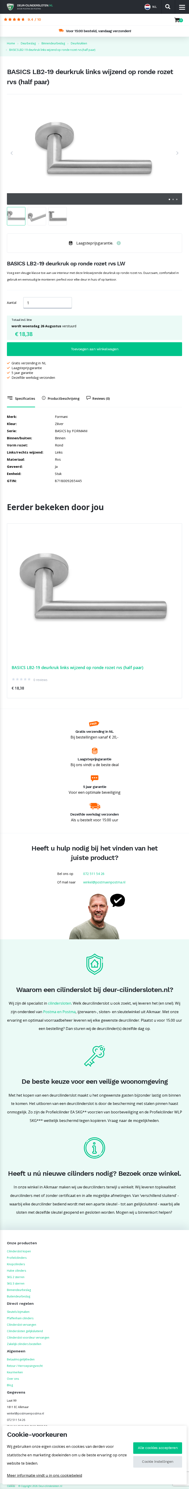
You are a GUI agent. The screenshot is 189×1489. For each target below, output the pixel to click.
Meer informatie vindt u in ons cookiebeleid (44, 1475)
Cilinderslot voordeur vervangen (28, 1338)
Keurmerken (15, 1372)
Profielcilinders (17, 1258)
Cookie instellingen (157, 1461)
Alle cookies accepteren (158, 1448)
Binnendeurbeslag (19, 1290)
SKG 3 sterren (15, 1283)
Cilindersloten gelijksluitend (25, 1331)
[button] (11, 153)
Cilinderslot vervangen (21, 1325)
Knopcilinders (16, 1264)
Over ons (13, 1379)
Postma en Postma (59, 1011)
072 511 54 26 (93, 873)
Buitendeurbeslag (18, 1296)
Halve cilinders (16, 1271)
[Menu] (182, 7)
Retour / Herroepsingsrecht (25, 1366)
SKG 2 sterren (15, 1277)
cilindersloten (59, 1003)
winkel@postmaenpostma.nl (104, 882)
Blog (10, 1385)
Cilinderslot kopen (19, 1251)
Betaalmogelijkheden (21, 1359)
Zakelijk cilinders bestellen (24, 1344)
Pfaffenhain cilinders (20, 1318)
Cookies (11, 1486)
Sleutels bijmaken (18, 1312)
